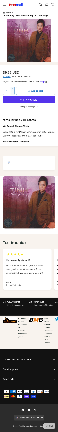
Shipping (7, 76)
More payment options (29, 107)
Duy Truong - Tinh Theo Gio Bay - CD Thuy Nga (25, 15)
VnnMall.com (24, 426)
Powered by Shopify (37, 426)
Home (8, 12)
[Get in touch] (47, 5)
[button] (4, 5)
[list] (29, 270)
